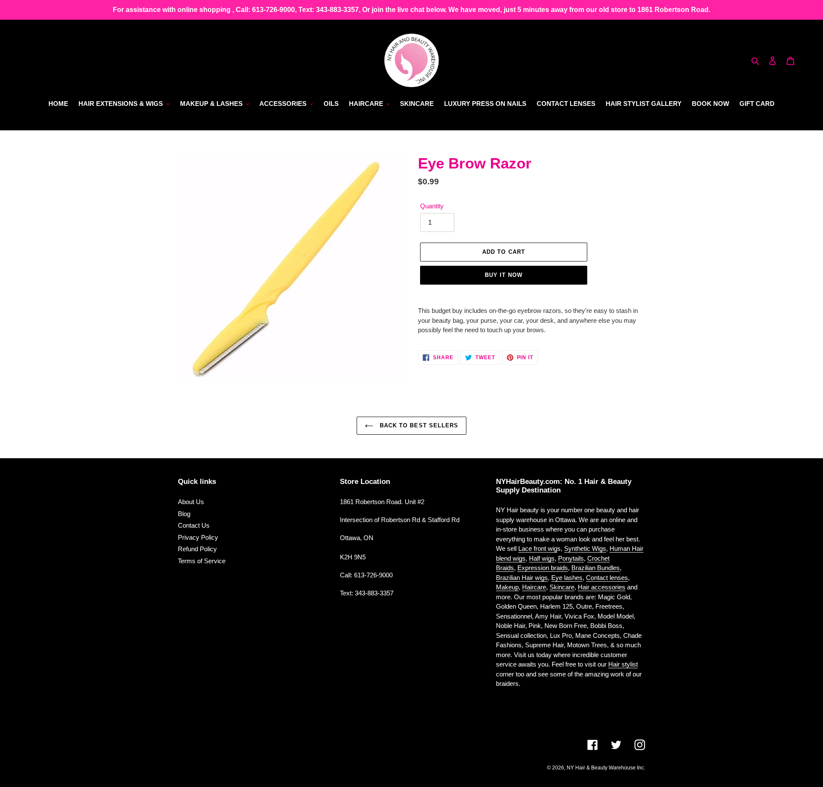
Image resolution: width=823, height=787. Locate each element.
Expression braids (542, 567)
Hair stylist (623, 664)
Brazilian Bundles (595, 567)
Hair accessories (601, 587)
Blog (184, 513)
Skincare (562, 587)
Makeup (507, 587)
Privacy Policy (198, 537)
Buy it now (504, 275)
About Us (191, 501)
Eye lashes (567, 577)
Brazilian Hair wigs (522, 577)
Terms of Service (201, 561)
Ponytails (571, 558)
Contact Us (194, 525)
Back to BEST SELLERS (418, 425)
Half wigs (542, 558)
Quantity (432, 206)
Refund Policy (197, 549)
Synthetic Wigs (585, 548)
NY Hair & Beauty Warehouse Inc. (606, 768)
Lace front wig (537, 548)
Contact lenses (607, 577)
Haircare (534, 587)
